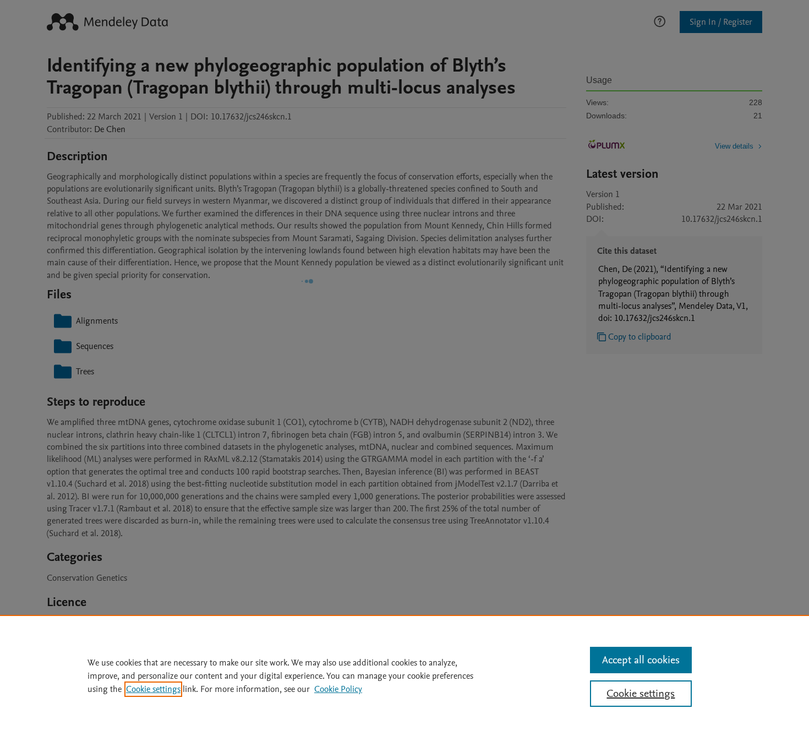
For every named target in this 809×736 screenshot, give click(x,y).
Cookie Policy (338, 689)
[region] (404, 675)
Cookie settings (153, 689)
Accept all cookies (641, 660)
